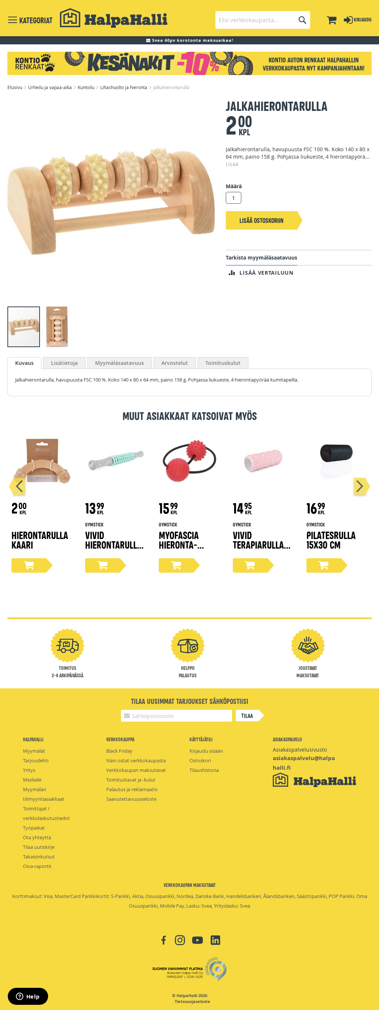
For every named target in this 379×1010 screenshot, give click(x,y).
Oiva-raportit (37, 866)
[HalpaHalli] (113, 18)
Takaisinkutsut (39, 856)
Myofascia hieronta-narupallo (179, 544)
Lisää (232, 163)
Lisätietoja (64, 362)
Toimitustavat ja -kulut (130, 779)
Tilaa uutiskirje (38, 847)
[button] (57, 327)
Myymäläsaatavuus (119, 362)
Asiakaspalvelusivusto (300, 749)
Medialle (32, 779)
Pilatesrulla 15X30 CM (331, 539)
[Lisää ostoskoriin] (28, 565)
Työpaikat (34, 827)
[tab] (24, 363)
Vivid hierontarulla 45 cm (113, 544)
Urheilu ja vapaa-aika (50, 87)
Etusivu (15, 87)
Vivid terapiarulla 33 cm (258, 544)
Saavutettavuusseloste (131, 799)
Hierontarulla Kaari (39, 539)
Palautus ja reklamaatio (132, 789)
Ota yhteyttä (37, 837)
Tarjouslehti (35, 760)
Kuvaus (24, 362)
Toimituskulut (223, 362)
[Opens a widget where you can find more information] (27, 997)
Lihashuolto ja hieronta (124, 87)
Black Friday (119, 751)
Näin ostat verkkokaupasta (136, 760)
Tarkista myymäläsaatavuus (261, 257)
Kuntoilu (86, 87)
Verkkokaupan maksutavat (136, 770)
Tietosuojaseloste (192, 1001)
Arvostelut (174, 362)
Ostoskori (200, 760)
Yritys (29, 770)
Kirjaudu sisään (206, 751)
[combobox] (262, 20)
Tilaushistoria (204, 770)
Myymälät (34, 751)
